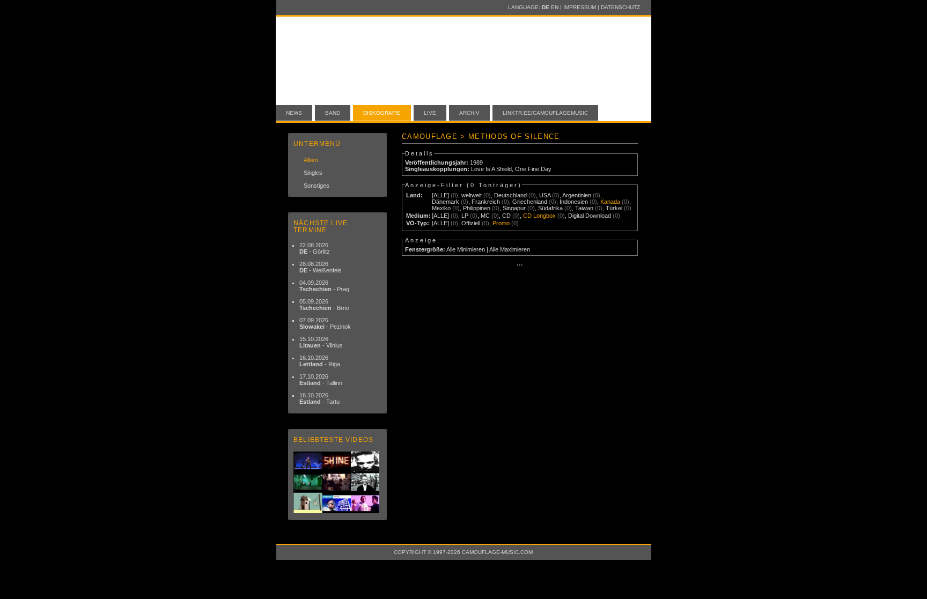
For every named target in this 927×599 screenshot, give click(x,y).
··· (520, 265)
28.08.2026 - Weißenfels (320, 267)
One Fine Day (533, 169)
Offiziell (470, 223)
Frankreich (486, 201)
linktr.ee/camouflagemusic (545, 113)
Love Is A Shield (491, 169)
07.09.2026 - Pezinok (325, 323)
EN (554, 7)
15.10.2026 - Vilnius (321, 342)
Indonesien (574, 201)
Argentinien (576, 195)
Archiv (469, 113)
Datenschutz (620, 7)
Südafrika (550, 208)
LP (464, 215)
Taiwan (584, 208)
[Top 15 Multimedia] (337, 482)
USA (544, 195)
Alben (311, 160)
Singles (313, 172)
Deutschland (510, 195)
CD (506, 215)
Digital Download (589, 215)
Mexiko (441, 208)
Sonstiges (316, 185)
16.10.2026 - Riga (319, 360)
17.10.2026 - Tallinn (320, 379)
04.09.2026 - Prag (324, 285)
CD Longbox (539, 215)
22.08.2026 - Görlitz (314, 248)
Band (332, 113)
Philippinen (476, 208)
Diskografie (382, 113)
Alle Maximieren (509, 249)
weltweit (471, 195)
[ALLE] (440, 195)
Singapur (514, 208)
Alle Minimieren (465, 249)
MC (485, 215)
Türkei (614, 208)
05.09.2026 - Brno (324, 304)
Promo (501, 223)
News (294, 113)
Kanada (610, 201)
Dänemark (445, 201)
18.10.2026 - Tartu (319, 398)
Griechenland (529, 201)
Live (430, 113)
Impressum (579, 7)
